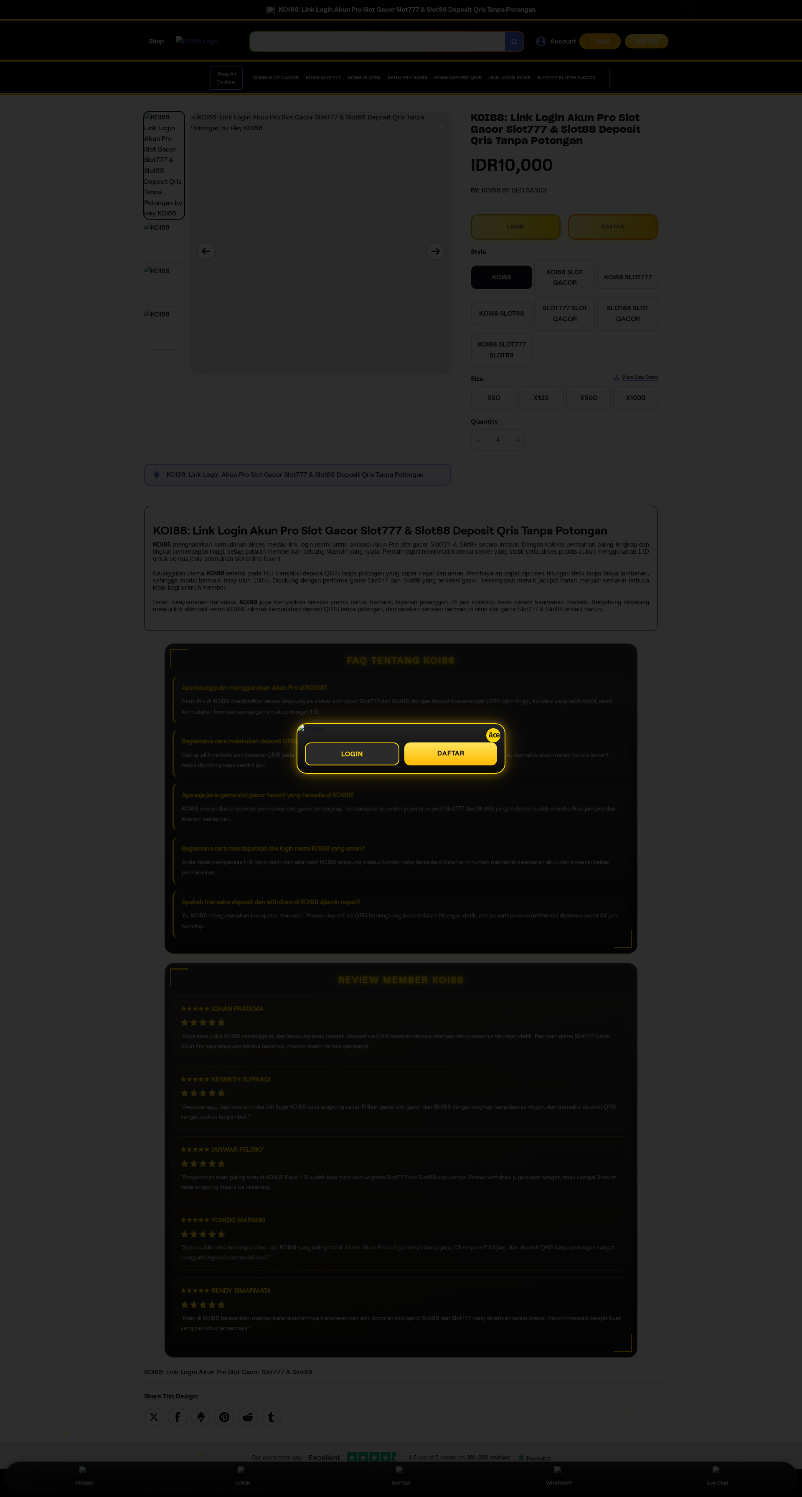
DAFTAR (450, 753)
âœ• (494, 735)
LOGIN (352, 753)
